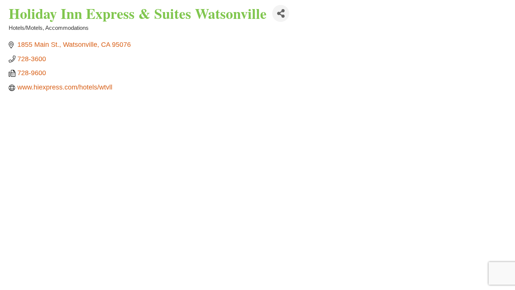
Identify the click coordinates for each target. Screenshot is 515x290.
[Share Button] (280, 13)
